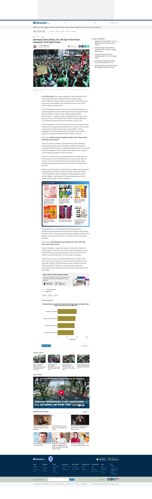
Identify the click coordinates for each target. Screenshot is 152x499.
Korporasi (45, 471)
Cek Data (84, 469)
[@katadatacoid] (117, 479)
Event (112, 472)
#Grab (55, 295)
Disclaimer (77, 484)
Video (91, 27)
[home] (33, 27)
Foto (102, 471)
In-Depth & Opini (79, 27)
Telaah (92, 466)
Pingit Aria (48, 291)
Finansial (41, 27)
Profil (63, 468)
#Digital (44, 295)
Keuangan (45, 468)
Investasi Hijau (75, 469)
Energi (34, 471)
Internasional (36, 469)
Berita (36, 27)
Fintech (58, 31)
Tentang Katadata (37, 484)
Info (100, 27)
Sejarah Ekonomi (66, 466)
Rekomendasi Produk (48, 182)
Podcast (96, 27)
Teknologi (73, 31)
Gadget (68, 31)
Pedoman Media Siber (59, 484)
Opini (92, 468)
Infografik (84, 466)
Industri (35, 468)
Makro (44, 466)
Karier (51, 484)
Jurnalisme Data (69, 27)
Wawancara (94, 469)
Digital (46, 27)
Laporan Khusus (95, 471)
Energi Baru (74, 466)
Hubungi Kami (84, 484)
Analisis (83, 468)
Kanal (37, 36)
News (102, 466)
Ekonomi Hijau (60, 27)
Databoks (113, 470)
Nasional (35, 466)
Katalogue (103, 469)
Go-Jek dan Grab (48, 96)
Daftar (71, 479)
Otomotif (86, 27)
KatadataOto (114, 474)
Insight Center (114, 469)
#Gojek (50, 295)
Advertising (45, 484)
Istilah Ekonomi (65, 469)
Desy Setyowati (44, 45)
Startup (63, 31)
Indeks (112, 466)
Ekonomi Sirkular (76, 468)
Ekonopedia (52, 27)
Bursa (44, 469)
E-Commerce (51, 31)
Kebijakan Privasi (69, 484)
